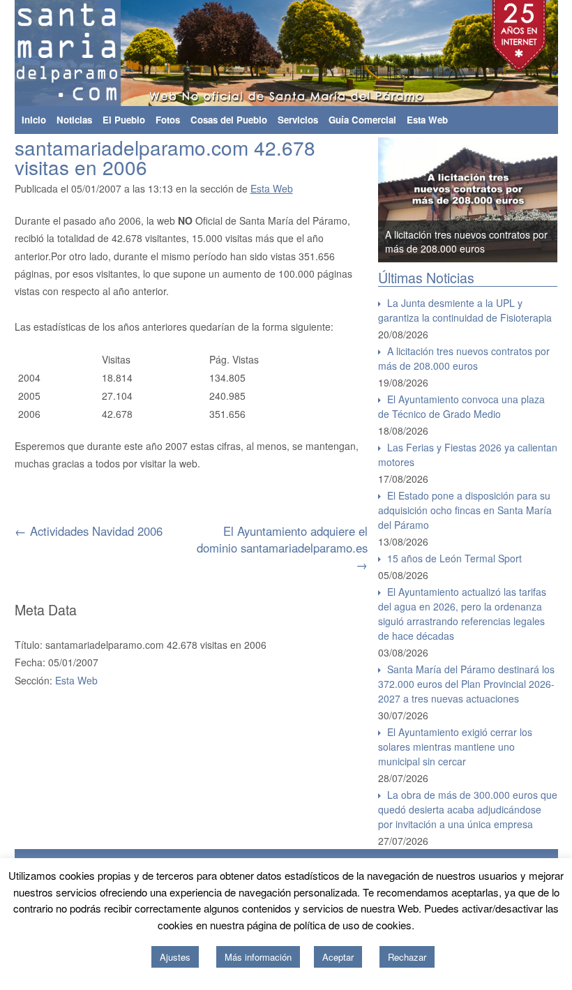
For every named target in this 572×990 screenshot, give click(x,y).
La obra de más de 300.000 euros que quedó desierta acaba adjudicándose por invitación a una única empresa (467, 809)
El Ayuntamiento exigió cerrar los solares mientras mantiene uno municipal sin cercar (455, 746)
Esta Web (427, 119)
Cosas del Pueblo (228, 119)
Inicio (34, 119)
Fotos (168, 119)
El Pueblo (124, 119)
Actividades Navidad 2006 (89, 531)
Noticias (74, 119)
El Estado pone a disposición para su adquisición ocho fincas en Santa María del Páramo (465, 510)
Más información (258, 956)
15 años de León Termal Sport (454, 558)
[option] (468, 199)
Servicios (298, 119)
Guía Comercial (362, 119)
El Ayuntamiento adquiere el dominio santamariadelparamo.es (282, 548)
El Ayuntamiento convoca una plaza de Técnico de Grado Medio (461, 406)
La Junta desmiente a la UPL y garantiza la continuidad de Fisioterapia (465, 310)
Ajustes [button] (175, 956)
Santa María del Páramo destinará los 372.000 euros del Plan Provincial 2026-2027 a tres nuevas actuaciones (466, 683)
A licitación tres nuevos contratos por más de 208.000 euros (466, 241)
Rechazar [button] (407, 956)
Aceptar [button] (338, 956)
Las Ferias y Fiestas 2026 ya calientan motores (467, 454)
